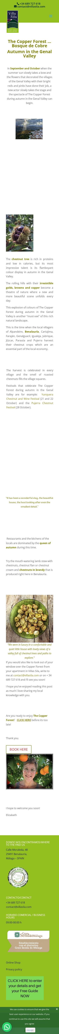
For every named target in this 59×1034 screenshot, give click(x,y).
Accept (30, 1030)
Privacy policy (14, 969)
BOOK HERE (19, 749)
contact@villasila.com (26, 675)
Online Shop (13, 962)
